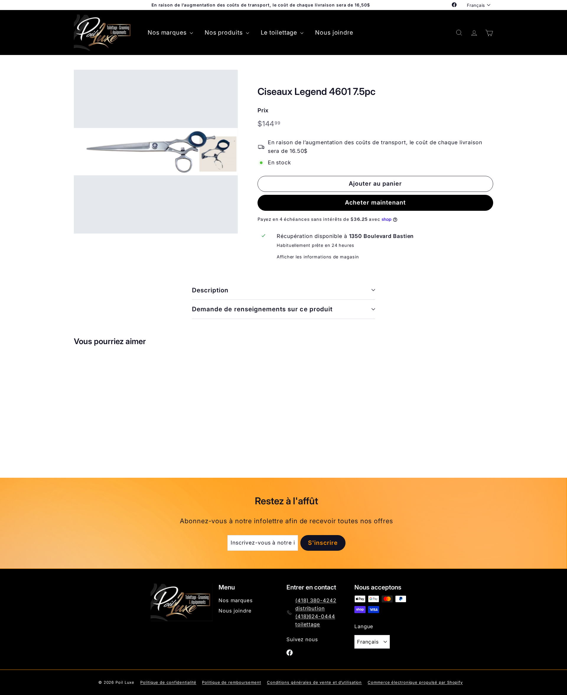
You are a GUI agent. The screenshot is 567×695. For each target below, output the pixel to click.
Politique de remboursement (231, 682)
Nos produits (225, 32)
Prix (263, 110)
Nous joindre (334, 32)
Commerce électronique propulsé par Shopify (415, 682)
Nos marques (168, 32)
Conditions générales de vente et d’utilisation (314, 682)
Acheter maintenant (375, 202)
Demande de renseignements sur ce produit (262, 309)
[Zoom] (156, 152)
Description (210, 290)
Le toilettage (280, 32)
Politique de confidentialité (168, 682)
